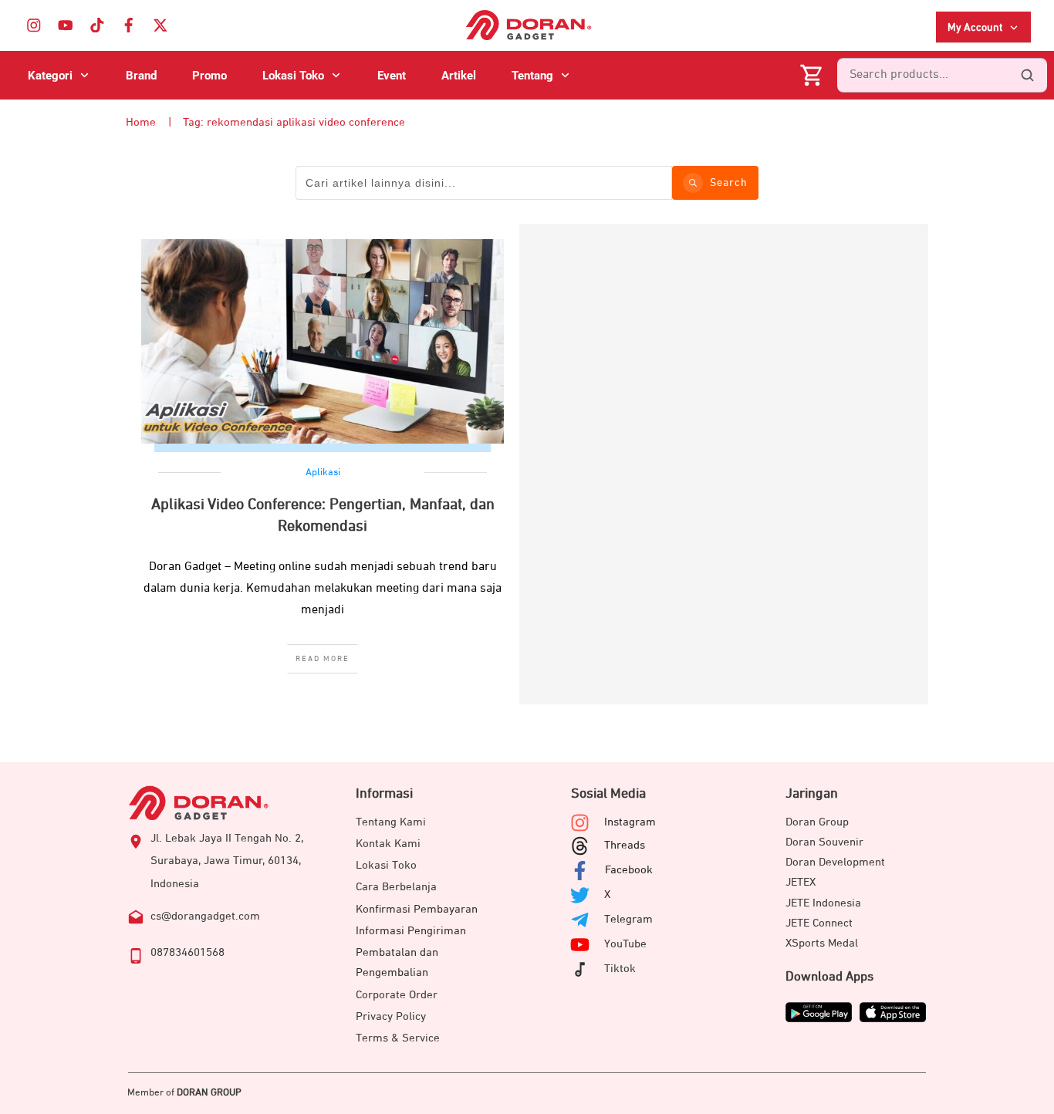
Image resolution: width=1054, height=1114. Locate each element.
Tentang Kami (391, 822)
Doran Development (835, 862)
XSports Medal (821, 943)
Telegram (628, 919)
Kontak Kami (388, 843)
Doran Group (817, 822)
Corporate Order (396, 995)
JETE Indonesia (823, 903)
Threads (624, 845)
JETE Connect (819, 923)
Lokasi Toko (386, 865)
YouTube (625, 944)
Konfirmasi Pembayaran (417, 909)
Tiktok (620, 968)
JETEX (800, 882)
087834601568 (187, 952)
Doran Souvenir (824, 842)
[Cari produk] (1027, 75)
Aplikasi (323, 473)
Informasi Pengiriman (411, 931)
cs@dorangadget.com (205, 916)
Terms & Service (398, 1038)
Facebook (629, 870)
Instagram (630, 822)
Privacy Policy (391, 1016)
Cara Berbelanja (396, 887)
